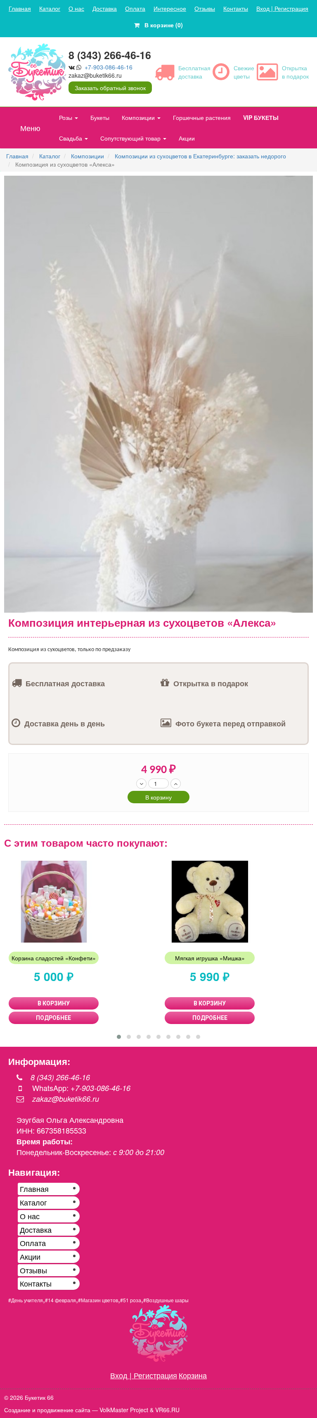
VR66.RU (167, 1410)
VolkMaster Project (123, 1410)
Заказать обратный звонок (110, 88)
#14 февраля (60, 1299)
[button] (305, 183)
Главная (20, 8)
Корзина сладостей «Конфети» (54, 958)
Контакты (235, 8)
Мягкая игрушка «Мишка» (210, 958)
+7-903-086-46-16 (108, 67)
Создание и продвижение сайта (47, 1410)
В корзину (158, 797)
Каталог (49, 8)
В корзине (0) (161, 25)
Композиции (139, 117)
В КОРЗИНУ (54, 1003)
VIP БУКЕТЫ (261, 117)
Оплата (135, 8)
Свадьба (71, 138)
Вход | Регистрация (282, 8)
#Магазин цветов (98, 1299)
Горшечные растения (202, 117)
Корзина (193, 1375)
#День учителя (25, 1299)
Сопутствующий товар (131, 138)
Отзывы (204, 8)
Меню (30, 127)
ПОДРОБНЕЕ (53, 1018)
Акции (187, 138)
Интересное (170, 8)
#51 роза (130, 1299)
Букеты (99, 117)
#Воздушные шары (166, 1299)
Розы (66, 117)
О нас (76, 8)
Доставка (104, 8)
